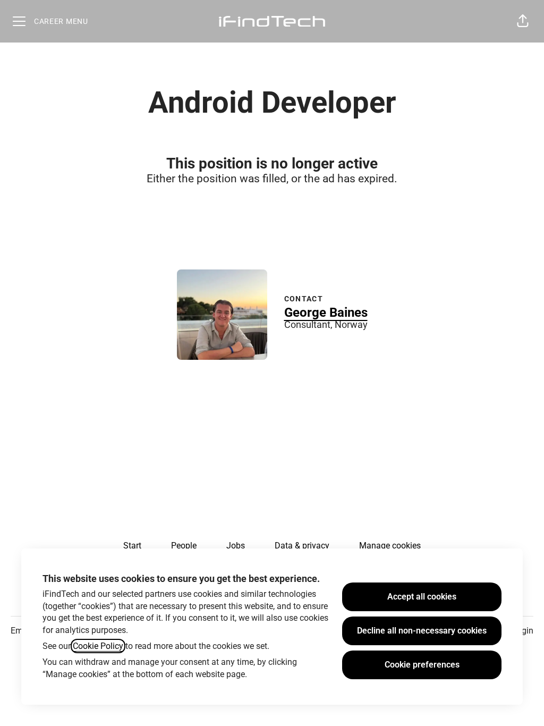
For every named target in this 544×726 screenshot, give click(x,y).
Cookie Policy (98, 646)
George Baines (326, 312)
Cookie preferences (422, 665)
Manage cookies (390, 546)
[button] (523, 21)
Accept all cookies (421, 597)
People (184, 546)
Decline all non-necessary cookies (422, 631)
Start (132, 546)
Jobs (235, 546)
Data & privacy (302, 546)
